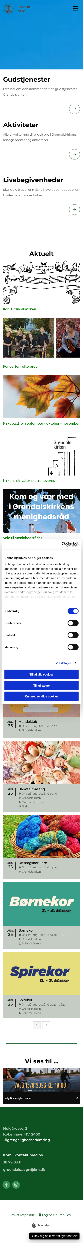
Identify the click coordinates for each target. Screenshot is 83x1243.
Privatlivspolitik (22, 1215)
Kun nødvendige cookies (41, 696)
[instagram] (16, 1185)
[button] (72, 8)
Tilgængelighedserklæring (26, 1140)
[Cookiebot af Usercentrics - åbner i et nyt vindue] (62, 544)
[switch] (73, 623)
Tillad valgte (41, 685)
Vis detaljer (63, 662)
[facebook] (6, 1185)
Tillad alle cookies (41, 674)
